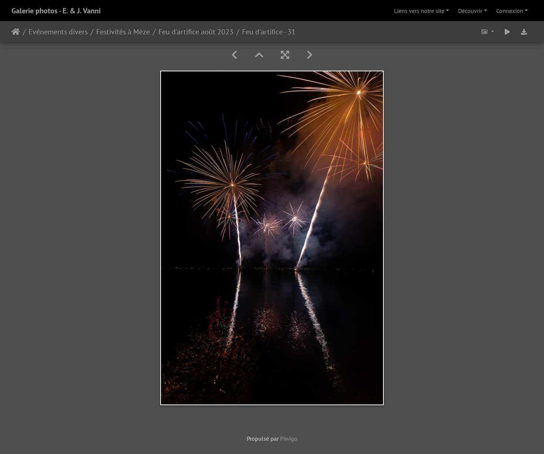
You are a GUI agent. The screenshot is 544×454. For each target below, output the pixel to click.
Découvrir (470, 10)
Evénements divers (58, 32)
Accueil (15, 31)
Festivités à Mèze (123, 32)
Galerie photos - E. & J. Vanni (56, 11)
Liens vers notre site (419, 10)
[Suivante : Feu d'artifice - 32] (310, 55)
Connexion (509, 10)
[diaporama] (507, 31)
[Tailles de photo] (487, 31)
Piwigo (289, 438)
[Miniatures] (259, 55)
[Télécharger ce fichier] (524, 31)
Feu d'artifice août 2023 (196, 32)
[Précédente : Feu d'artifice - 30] (234, 55)
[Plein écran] (285, 55)
